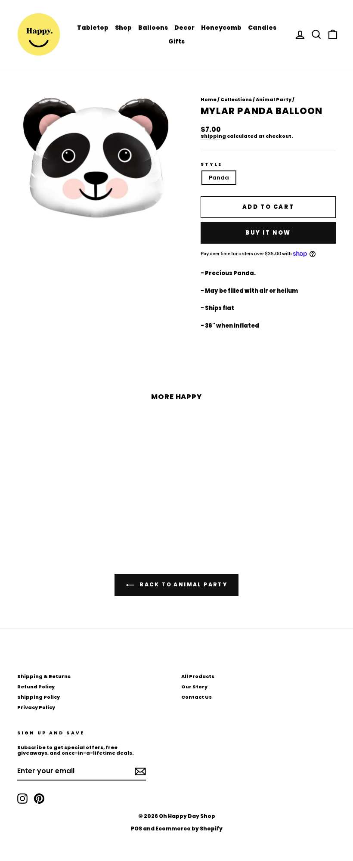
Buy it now (268, 233)
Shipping (213, 136)
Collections (236, 99)
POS (136, 828)
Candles (262, 27)
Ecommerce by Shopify (189, 828)
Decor (184, 27)
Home (209, 99)
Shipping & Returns (44, 676)
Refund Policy (36, 686)
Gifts (176, 41)
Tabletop (92, 27)
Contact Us (196, 697)
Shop (123, 27)
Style (212, 164)
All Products (197, 676)
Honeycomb (221, 27)
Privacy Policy (36, 707)
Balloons (153, 27)
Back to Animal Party (182, 584)
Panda (219, 177)
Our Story (194, 686)
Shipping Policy (38, 697)
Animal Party (273, 99)
